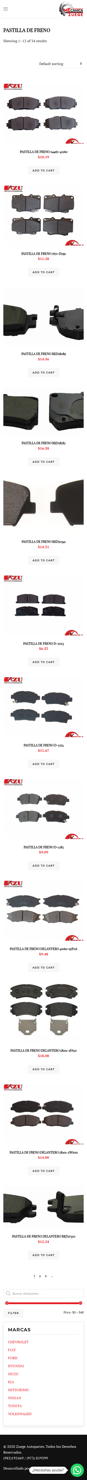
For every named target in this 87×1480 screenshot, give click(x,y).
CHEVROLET (18, 1341)
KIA (11, 1381)
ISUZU (13, 1373)
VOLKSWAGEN (20, 1413)
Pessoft (36, 1468)
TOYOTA (15, 1405)
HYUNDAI (16, 1365)
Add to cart (44, 170)
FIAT (12, 1349)
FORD (12, 1357)
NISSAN (14, 1397)
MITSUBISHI (18, 1389)
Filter (13, 1313)
